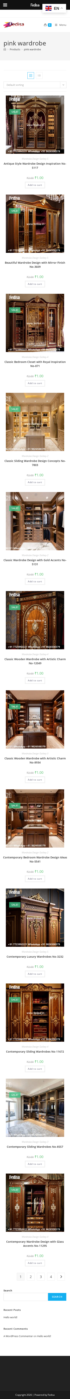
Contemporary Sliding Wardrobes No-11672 (35, 1051)
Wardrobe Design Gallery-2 (35, 456)
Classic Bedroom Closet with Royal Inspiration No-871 (35, 364)
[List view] (39, 75)
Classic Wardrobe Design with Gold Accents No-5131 (35, 562)
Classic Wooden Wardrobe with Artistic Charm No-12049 (35, 661)
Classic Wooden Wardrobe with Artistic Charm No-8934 (35, 760)
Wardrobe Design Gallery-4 (35, 357)
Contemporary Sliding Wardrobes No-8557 (35, 1147)
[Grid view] (30, 75)
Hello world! (10, 1317)
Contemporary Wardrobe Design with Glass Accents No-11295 (35, 1244)
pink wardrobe (32, 49)
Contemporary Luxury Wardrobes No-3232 (35, 956)
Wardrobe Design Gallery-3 (35, 753)
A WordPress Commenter (18, 1336)
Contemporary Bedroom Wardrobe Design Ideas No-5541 (35, 859)
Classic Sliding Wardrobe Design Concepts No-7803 (35, 463)
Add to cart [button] (35, 185)
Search (8, 1290)
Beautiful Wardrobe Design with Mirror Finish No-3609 (35, 265)
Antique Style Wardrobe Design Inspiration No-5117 (35, 166)
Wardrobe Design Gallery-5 (35, 158)
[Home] (5, 49)
